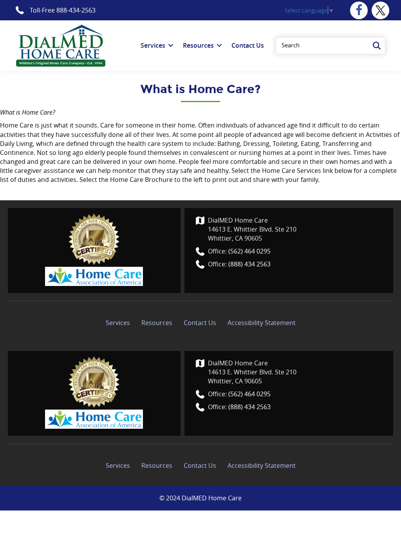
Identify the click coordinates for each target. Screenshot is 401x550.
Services (118, 322)
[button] (359, 10)
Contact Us (200, 322)
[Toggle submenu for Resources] (219, 45)
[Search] (376, 46)
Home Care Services (291, 170)
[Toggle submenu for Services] (170, 45)
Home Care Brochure (141, 179)
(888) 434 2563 (249, 264)
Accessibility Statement (262, 322)
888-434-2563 (76, 10)
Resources (156, 322)
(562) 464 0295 (249, 251)
